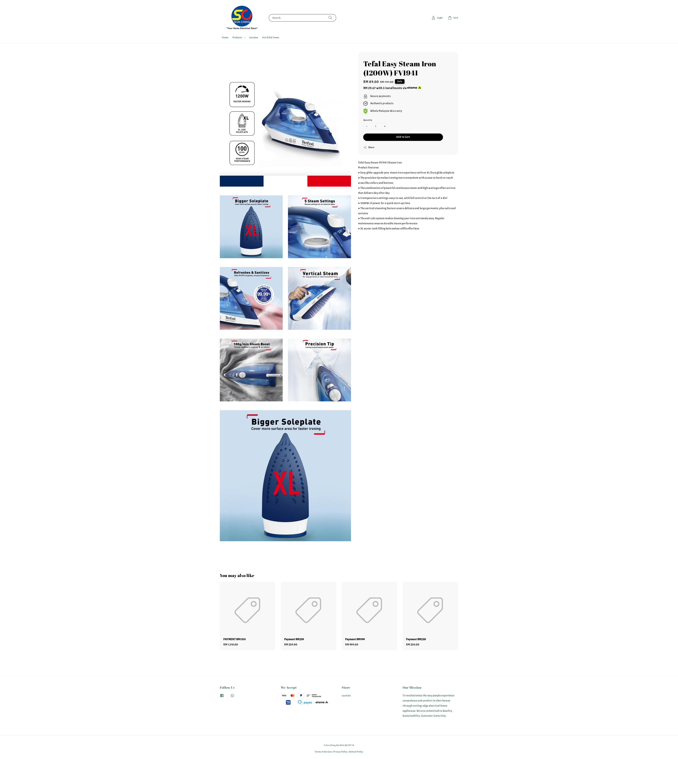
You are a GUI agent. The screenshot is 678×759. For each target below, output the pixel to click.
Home (225, 37)
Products (237, 37)
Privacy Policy (340, 751)
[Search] (330, 17)
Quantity (367, 120)
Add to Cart (403, 137)
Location (253, 37)
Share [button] (371, 147)
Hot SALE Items (270, 37)
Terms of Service (323, 751)
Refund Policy (356, 751)
